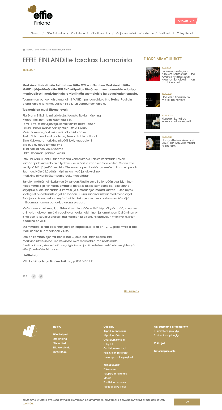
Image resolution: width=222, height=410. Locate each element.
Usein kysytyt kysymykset (118, 357)
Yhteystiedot (185, 33)
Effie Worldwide (61, 348)
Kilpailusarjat (99, 33)
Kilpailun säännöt (114, 335)
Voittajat (165, 33)
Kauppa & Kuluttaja (115, 374)
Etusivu (35, 33)
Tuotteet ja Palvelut (115, 387)
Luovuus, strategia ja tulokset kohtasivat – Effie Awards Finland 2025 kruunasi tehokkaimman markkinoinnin (178, 77)
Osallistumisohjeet (114, 340)
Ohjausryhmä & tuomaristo (133, 33)
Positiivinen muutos (115, 382)
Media (107, 378)
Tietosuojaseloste (165, 351)
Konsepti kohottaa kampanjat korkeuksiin (177, 120)
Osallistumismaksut (115, 348)
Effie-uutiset (59, 343)
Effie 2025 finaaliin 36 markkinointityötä (176, 99)
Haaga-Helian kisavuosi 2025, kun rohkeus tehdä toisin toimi (178, 143)
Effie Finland (54, 33)
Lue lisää (28, 404)
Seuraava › (131, 291)
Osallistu (76, 33)
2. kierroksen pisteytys (166, 335)
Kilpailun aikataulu (115, 331)
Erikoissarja (110, 369)
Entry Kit (108, 344)
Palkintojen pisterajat (116, 353)
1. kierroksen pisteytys (166, 331)
